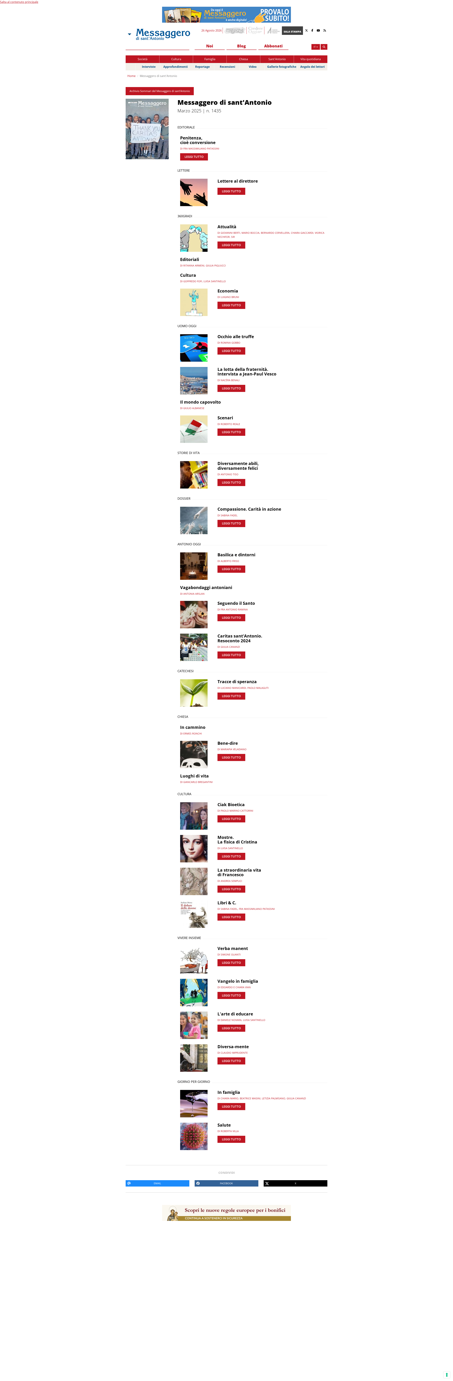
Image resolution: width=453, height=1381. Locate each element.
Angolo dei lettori (312, 67)
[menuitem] (210, 46)
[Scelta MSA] (129, 34)
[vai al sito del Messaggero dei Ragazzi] (235, 30)
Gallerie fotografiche (281, 67)
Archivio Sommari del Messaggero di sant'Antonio (160, 91)
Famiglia (209, 59)
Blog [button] (241, 45)
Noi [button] (209, 45)
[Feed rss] (324, 30)
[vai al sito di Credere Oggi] (255, 30)
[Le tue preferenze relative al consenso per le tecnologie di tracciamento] (446, 1374)
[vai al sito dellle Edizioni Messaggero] (273, 30)
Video (253, 67)
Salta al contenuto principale (19, 2)
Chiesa (243, 59)
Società (142, 59)
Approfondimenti (175, 67)
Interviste (149, 67)
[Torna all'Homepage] (163, 34)
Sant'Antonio (277, 59)
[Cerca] (324, 47)
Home (131, 76)
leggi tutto (194, 157)
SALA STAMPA (292, 31)
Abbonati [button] (273, 45)
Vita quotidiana (310, 59)
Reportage (202, 67)
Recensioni (227, 67)
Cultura (176, 59)
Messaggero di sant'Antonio (158, 76)
